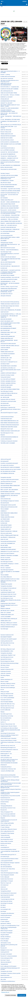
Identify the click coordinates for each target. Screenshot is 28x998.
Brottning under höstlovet (6, 843)
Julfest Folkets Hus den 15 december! (8, 738)
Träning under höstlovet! (6, 377)
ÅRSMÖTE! (3, 818)
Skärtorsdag (3, 803)
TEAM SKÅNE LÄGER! (5, 755)
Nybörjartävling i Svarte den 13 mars (8, 807)
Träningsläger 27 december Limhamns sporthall (10, 973)
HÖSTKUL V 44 (4, 845)
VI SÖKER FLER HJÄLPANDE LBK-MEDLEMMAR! (10, 190)
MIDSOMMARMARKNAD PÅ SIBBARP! (8, 328)
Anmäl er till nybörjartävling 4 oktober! (8, 849)
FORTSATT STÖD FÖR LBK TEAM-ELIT (8, 256)
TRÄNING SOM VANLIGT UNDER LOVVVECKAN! (10, 493)
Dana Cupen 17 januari (5, 960)
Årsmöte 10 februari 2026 (6, 131)
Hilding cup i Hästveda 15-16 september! (9, 624)
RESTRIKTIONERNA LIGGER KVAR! (8, 491)
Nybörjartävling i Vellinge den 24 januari (9, 829)
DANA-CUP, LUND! (4, 539)
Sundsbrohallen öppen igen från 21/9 (8, 854)
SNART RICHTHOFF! (5, 311)
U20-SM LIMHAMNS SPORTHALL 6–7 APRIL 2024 (11, 314)
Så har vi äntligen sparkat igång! (7, 823)
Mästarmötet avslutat (5, 975)
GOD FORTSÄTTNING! (5, 233)
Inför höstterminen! (4, 885)
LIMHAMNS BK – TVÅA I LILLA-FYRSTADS (9, 219)
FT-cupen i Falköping (5, 921)
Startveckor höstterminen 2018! (7, 634)
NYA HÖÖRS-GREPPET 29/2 (6, 527)
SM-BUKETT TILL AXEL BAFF (6, 103)
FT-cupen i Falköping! (5, 827)
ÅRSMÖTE (3, 434)
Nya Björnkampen (4, 919)
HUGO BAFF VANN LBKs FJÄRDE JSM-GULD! (10, 345)
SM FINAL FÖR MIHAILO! (6, 936)
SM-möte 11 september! (6, 567)
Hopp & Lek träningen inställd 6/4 (7, 799)
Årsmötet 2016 (4, 809)
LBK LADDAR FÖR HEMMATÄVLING (8, 154)
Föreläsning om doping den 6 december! (9, 441)
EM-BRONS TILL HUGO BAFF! (7, 96)
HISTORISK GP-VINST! (5, 363)
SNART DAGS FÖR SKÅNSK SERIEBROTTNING (10, 389)
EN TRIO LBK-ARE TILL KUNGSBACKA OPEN (10, 141)
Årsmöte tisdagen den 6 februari (7, 661)
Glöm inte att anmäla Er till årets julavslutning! (10, 301)
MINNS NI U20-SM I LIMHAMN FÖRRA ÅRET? (10, 208)
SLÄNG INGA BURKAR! (5, 897)
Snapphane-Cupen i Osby (6, 825)
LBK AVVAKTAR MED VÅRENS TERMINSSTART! (10, 485)
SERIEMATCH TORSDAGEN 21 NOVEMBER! (9, 555)
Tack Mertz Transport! (5, 173)
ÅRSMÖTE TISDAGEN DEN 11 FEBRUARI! (9, 531)
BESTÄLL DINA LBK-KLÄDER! (6, 167)
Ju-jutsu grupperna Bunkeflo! (7, 860)
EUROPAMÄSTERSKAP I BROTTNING (8, 101)
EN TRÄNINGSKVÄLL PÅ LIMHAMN (8, 160)
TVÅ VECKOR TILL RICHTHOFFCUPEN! (8, 401)
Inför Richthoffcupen (5, 856)
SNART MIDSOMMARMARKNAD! (7, 186)
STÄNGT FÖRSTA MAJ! (5, 334)
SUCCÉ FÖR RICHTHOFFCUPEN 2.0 (8, 148)
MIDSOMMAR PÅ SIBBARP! (6, 636)
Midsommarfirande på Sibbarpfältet (8, 775)
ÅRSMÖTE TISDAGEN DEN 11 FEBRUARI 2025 (10, 229)
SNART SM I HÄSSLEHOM (6, 129)
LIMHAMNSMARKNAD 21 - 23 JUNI (8, 281)
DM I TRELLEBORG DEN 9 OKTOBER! (8, 471)
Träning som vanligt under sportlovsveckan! (10, 479)
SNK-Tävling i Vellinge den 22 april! (8, 649)
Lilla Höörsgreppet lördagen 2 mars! (8, 596)
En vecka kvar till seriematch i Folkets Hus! (9, 749)
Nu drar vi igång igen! (5, 876)
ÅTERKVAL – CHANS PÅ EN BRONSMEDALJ (10, 249)
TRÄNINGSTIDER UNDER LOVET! (7, 614)
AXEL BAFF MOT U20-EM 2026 (7, 78)
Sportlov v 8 (3, 722)
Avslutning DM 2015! (5, 952)
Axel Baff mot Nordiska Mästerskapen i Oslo (10, 192)
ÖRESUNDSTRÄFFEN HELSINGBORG (8, 135)
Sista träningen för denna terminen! (8, 733)
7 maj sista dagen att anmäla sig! (7, 899)
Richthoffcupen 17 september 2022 (8, 407)
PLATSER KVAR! (4, 268)
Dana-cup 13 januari (5, 667)
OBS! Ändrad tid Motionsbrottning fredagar (9, 663)
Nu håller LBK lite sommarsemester (8, 76)
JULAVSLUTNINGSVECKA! (6, 439)
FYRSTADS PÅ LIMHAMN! (6, 387)
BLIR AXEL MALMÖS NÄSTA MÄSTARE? (9, 184)
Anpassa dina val (5, 992)
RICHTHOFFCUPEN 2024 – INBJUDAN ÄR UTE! (10, 266)
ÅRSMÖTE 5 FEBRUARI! (5, 608)
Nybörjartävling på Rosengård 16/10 (8, 747)
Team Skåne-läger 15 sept (6, 251)
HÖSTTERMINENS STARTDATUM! (7, 473)
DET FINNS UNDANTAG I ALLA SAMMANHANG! (10, 165)
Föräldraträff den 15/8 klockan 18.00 (8, 768)
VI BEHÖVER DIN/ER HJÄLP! (6, 418)
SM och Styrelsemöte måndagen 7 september (10, 862)
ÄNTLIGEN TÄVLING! (5, 502)
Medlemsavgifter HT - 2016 (6, 753)
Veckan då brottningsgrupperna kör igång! (9, 872)
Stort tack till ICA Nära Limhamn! (7, 139)
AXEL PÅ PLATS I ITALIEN (6, 182)
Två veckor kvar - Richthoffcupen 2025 (8, 156)
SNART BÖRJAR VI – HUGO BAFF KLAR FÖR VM (10, 270)
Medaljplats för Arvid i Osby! (6, 950)
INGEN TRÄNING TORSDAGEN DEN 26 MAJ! (10, 422)
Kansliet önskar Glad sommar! (7, 878)
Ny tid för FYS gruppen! (5, 917)
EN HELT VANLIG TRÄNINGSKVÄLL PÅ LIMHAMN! (11, 309)
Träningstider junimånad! (6, 891)
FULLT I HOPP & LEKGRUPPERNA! (7, 697)
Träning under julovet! (5, 835)
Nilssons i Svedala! (4, 681)
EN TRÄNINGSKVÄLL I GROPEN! (7, 180)
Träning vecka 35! (4, 870)
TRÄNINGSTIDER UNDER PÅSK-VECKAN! (9, 426)
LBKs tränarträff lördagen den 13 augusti (9, 412)
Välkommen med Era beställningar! (8, 687)
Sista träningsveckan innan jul (7, 839)
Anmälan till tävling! (5, 801)
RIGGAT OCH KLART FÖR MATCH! (7, 553)
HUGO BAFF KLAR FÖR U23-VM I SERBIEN (9, 175)
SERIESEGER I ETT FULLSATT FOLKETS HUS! (10, 551)
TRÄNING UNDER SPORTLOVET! (7, 351)
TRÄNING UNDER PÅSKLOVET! (7, 338)
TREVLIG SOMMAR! (5, 508)
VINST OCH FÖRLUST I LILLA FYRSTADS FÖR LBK (11, 124)
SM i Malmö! (3, 905)
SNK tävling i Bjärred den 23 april (7, 707)
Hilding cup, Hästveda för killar (7, 693)
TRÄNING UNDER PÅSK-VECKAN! (7, 517)
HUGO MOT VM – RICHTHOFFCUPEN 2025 (9, 152)
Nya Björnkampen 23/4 (5, 797)
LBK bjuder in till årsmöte (6, 295)
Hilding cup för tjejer (5, 691)
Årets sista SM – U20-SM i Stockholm (8, 210)
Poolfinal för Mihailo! (5, 938)
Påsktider (2, 711)
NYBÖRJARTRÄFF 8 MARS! (6, 525)
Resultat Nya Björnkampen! (6, 915)
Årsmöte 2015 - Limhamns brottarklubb (9, 956)
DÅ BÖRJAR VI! (4, 764)
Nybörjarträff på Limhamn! (6, 659)
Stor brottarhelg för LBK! (6, 909)
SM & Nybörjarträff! (5, 461)
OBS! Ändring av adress (5, 864)
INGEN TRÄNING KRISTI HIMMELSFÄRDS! (9, 513)
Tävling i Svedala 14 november (7, 841)
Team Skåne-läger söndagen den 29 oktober (10, 305)
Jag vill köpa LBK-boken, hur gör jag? (8, 481)
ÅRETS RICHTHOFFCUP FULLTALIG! (8, 247)
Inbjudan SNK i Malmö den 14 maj (7, 703)
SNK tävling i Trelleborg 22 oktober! (8, 683)
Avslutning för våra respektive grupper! (9, 638)
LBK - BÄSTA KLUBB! (5, 397)
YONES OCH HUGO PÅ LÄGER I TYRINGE (9, 92)
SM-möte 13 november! (5, 557)
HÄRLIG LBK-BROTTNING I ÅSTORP (8, 204)
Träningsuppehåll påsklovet (6, 805)
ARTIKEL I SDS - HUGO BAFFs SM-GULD (9, 225)
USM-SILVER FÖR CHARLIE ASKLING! (8, 343)
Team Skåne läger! (4, 628)
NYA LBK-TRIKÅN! (4, 545)
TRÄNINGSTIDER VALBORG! (6, 584)
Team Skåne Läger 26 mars (6, 713)
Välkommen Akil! (4, 889)
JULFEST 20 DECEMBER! (6, 616)
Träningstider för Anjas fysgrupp (7, 833)
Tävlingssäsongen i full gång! (7, 242)
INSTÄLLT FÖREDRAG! (5, 521)
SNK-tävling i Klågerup (5, 675)
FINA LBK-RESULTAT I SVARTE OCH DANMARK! (10, 467)
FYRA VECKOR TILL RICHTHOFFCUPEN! (9, 169)
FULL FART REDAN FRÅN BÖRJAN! (8, 231)
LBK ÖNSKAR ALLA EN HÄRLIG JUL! (8, 367)
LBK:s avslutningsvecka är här (7, 90)
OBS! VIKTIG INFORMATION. (6, 866)
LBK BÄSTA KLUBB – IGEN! (6, 357)
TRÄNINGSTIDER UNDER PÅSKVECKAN (9, 288)
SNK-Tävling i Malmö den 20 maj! (7, 643)
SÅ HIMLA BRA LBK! (5, 99)
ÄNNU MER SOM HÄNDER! (6, 319)
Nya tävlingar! (3, 911)
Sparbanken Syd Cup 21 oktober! (7, 685)
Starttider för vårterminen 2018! (7, 669)
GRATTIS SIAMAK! (4, 349)
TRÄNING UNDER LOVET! (6, 529)
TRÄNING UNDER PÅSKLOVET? (7, 199)
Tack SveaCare (4, 146)
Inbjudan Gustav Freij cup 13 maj (7, 705)
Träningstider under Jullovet (6, 971)
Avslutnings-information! (6, 671)
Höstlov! (2, 677)
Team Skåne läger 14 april (6, 590)
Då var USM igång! (4, 940)
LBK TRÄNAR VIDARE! (5, 519)
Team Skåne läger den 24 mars (7, 657)
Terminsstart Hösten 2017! (6, 699)
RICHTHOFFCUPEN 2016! (6, 751)
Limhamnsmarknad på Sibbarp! (7, 416)
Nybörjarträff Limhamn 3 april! (7, 428)
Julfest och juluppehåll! (5, 837)
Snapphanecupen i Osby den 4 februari (9, 726)
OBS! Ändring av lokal (5, 720)
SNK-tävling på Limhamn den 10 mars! (8, 594)
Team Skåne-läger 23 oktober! (7, 391)
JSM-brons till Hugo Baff (6, 459)
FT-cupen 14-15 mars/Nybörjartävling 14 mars (10, 925)
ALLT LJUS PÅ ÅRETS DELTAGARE (8, 150)
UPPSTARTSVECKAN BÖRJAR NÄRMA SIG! (9, 436)
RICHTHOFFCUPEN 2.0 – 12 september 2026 (10, 86)
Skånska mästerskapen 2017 (7, 679)
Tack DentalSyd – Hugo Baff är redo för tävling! (10, 188)
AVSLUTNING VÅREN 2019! (6, 576)
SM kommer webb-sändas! (6, 533)
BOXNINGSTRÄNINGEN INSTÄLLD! (8, 626)
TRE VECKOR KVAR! (5, 403)
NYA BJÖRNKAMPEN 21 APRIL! (7, 651)
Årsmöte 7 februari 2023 (6, 359)
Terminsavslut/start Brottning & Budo (8, 541)
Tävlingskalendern (4, 964)
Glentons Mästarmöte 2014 (6, 977)
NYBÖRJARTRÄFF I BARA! (6, 547)
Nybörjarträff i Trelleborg (6, 923)
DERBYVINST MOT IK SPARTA (6, 137)
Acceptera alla (21, 995)
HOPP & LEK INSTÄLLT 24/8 (6, 757)
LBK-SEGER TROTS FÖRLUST (6, 293)
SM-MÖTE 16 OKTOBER (5, 307)
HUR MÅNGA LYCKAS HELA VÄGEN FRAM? (9, 206)
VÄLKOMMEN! (3, 240)
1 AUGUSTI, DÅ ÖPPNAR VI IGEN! (7, 770)
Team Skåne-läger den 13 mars (7, 432)
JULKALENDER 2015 (5, 847)
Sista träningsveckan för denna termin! (8, 893)
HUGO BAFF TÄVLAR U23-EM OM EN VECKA (10, 217)
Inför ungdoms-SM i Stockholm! (7, 465)
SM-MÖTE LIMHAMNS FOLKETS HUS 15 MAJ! (10, 578)
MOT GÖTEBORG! (4, 197)
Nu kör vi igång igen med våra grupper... (9, 966)
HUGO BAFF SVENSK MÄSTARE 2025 (8, 227)
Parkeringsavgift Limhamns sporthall (8, 504)
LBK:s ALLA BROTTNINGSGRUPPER (8, 262)
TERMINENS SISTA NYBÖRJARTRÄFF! (8, 549)
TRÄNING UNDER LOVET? (6, 620)
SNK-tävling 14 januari (5, 665)
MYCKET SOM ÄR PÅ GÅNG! (6, 395)
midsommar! (3, 887)
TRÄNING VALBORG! (5, 515)
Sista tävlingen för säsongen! (7, 903)
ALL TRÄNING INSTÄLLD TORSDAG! (8, 815)
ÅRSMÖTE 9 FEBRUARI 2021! (6, 483)
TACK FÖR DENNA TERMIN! (6, 326)
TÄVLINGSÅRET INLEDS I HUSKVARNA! (9, 365)
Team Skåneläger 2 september (7, 695)
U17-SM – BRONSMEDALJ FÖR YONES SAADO (10, 119)
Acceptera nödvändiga (11, 995)
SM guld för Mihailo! (5, 934)
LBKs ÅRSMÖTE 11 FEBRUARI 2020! (8, 537)
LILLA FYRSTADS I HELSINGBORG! (8, 353)
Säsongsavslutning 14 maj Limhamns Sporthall (10, 795)
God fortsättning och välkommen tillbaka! (9, 728)
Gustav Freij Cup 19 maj (5, 645)
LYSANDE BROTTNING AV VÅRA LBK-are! (9, 393)
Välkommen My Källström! (6, 962)
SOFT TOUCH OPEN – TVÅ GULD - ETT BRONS (10, 94)
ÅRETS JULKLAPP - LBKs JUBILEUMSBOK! (9, 489)
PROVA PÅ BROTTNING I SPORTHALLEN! (9, 618)
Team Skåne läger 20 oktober (7, 561)
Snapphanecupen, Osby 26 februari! (8, 603)
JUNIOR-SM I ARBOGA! (5, 347)
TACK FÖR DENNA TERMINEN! (7, 701)
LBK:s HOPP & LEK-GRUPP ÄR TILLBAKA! (9, 279)
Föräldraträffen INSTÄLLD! (6, 766)
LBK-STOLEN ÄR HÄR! (5, 330)
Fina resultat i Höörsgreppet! (6, 932)
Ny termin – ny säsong (5, 74)
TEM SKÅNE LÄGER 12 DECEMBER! (8, 443)
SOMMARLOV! (4, 511)
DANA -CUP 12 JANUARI (6, 612)
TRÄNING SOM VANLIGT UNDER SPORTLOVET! (10, 430)
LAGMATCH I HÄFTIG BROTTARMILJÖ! (8, 373)
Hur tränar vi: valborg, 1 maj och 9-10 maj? (9, 286)
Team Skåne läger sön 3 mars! (7, 598)
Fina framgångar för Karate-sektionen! (8, 588)
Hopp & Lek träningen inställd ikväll (8, 813)
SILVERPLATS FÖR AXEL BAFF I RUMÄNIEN (9, 88)
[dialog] (14, 990)
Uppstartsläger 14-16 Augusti (7, 880)
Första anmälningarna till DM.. (7, 958)
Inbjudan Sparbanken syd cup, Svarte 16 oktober (11, 469)
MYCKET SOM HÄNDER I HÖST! (7, 321)
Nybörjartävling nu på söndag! (7, 715)
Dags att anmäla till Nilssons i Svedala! (9, 740)
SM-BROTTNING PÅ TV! (5, 355)
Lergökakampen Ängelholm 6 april (8, 592)
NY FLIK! (2, 689)
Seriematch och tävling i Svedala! (7, 375)
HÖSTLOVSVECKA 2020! (6, 498)
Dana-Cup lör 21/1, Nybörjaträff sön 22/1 (9, 361)
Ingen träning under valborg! (6, 901)
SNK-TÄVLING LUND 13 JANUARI (7, 610)
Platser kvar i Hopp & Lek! (6, 883)
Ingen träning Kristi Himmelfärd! (7, 895)
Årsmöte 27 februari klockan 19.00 (8, 724)
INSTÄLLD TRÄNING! (5, 565)
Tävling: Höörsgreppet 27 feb (7, 811)
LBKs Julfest (3, 979)
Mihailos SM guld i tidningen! (6, 930)
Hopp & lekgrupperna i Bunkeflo (7, 874)
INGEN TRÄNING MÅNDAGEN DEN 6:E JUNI (9, 420)
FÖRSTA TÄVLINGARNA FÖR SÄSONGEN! (9, 762)
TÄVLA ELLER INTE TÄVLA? (6, 264)
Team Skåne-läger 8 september (7, 569)
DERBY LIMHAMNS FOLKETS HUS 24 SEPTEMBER (11, 144)
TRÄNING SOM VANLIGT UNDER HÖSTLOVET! (10, 303)
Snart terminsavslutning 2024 (6, 235)
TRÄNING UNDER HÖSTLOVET (7, 133)
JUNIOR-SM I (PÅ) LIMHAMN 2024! (8, 336)
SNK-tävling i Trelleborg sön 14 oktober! (9, 622)
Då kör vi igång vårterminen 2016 (7, 831)
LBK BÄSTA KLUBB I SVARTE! (7, 385)
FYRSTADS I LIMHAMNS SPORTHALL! (8, 381)
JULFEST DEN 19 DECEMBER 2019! (8, 543)
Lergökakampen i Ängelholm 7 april (8, 655)
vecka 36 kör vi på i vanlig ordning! (8, 868)
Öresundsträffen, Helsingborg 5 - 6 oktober (9, 563)
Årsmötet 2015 (4, 947)
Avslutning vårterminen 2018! (6, 640)
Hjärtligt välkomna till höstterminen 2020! (9, 506)
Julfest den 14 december (6, 673)
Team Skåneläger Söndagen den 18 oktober (10, 500)
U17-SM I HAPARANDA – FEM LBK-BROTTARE (10, 215)
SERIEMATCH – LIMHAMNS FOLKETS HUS (9, 158)
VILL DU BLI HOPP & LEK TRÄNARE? (8, 379)
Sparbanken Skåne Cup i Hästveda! (8, 399)
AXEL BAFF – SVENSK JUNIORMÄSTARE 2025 (10, 201)
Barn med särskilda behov (6, 718)
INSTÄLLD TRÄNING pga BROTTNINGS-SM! (9, 535)
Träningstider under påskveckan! (7, 913)
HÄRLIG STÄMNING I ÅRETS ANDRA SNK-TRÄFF (10, 221)
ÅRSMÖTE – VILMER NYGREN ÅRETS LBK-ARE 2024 (11, 223)
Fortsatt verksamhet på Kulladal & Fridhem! (9, 858)
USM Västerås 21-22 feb (6, 942)
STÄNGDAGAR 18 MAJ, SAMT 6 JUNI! (8, 332)
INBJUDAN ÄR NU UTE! (5, 405)
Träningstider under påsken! (6, 586)
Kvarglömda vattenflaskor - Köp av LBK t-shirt (10, 277)
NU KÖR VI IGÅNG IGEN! (5, 709)
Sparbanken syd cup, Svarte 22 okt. (8, 745)
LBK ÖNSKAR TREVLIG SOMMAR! (7, 275)
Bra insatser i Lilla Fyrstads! (6, 954)
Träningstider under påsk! (6, 477)
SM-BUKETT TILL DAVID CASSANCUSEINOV (10, 108)
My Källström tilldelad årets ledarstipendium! (10, 424)
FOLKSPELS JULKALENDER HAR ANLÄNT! (9, 463)
